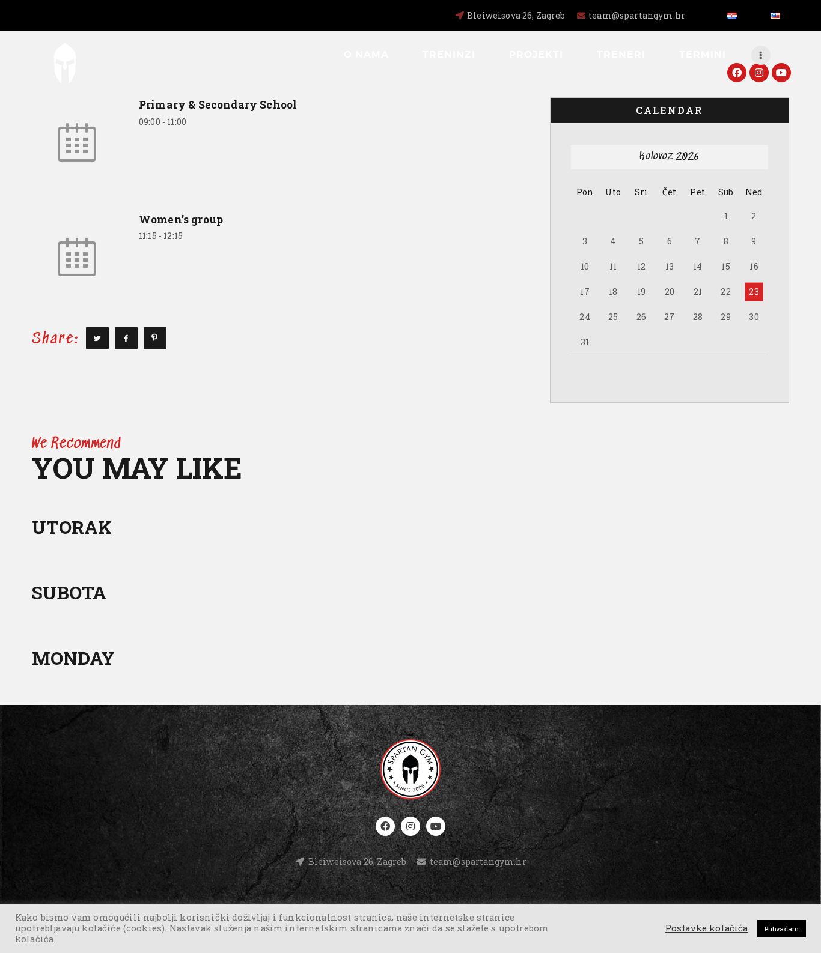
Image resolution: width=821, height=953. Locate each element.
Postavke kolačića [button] (706, 928)
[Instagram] (759, 72)
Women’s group (181, 219)
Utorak (72, 527)
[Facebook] (736, 72)
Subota (69, 592)
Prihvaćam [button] (782, 928)
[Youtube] (781, 72)
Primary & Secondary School (218, 105)
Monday (73, 658)
